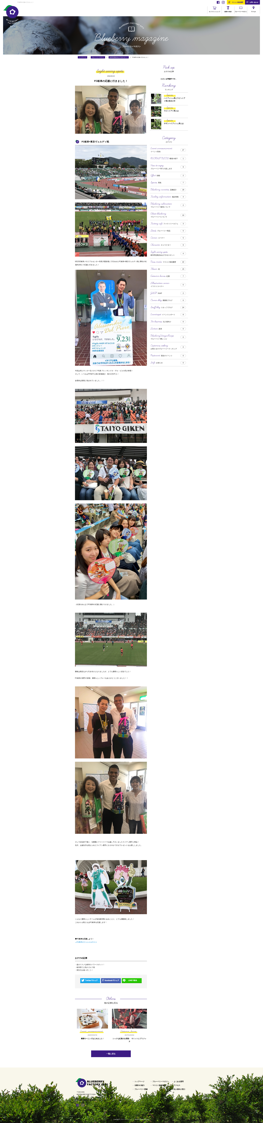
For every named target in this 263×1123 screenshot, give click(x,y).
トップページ (139, 1081)
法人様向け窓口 (179, 1089)
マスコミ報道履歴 (237, 2)
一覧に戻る (111, 1054)
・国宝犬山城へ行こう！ (84, 970)
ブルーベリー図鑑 (141, 1089)
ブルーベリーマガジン (160, 1081)
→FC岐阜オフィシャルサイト (86, 942)
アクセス (177, 1085)
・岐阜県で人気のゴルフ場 (85, 967)
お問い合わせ (254, 2)
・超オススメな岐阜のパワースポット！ (90, 964)
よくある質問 (179, 1081)
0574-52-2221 (87, 1099)
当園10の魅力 (139, 1085)
